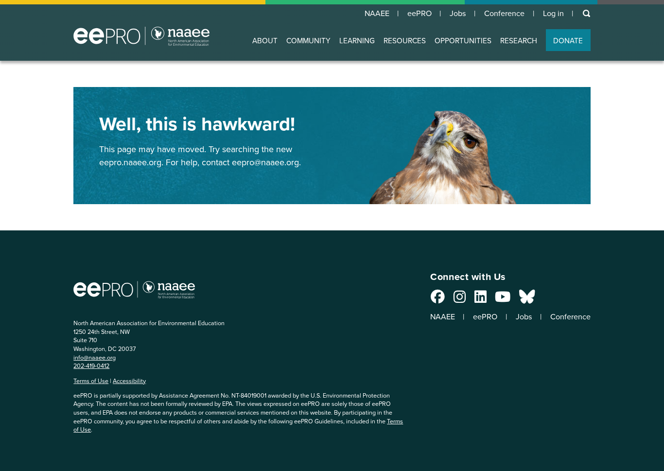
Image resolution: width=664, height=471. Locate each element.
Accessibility (129, 380)
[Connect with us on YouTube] (502, 299)
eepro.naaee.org (130, 162)
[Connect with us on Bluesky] (527, 299)
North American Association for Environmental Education (141, 36)
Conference (504, 13)
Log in (553, 13)
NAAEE (377, 13)
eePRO (419, 13)
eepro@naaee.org (265, 162)
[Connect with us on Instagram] (460, 299)
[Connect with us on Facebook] (438, 299)
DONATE (568, 40)
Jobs (458, 13)
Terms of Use (90, 380)
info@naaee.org (94, 357)
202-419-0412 (91, 365)
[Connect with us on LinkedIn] (480, 299)
